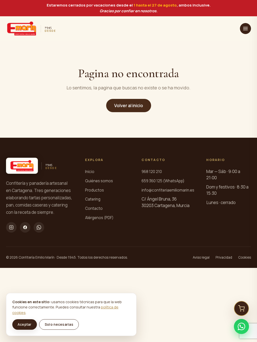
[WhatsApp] (39, 227)
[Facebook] (25, 227)
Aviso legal (201, 257)
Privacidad (224, 257)
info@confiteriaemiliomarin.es (168, 190)
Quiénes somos (99, 181)
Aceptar (25, 324)
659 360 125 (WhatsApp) (163, 181)
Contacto (94, 208)
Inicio (89, 171)
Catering (92, 199)
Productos (94, 190)
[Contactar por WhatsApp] (241, 326)
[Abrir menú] (245, 28)
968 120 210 (152, 171)
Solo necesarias (59, 324)
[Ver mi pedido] (241, 308)
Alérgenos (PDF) (99, 217)
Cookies (244, 257)
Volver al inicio (128, 105)
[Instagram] (11, 227)
